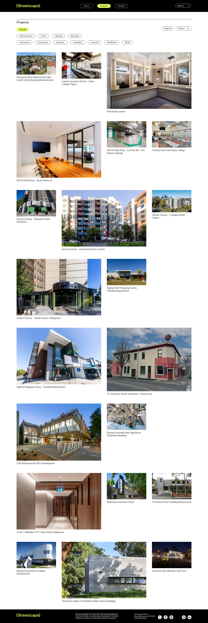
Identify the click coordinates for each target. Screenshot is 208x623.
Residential (111, 42)
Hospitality (77, 42)
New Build (75, 36)
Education (60, 42)
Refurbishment (26, 36)
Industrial (95, 42)
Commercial (24, 42)
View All (23, 29)
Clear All (167, 28)
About (86, 6)
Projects (104, 6)
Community (43, 42)
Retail (127, 42)
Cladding (58, 36)
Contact (121, 6)
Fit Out (44, 36)
